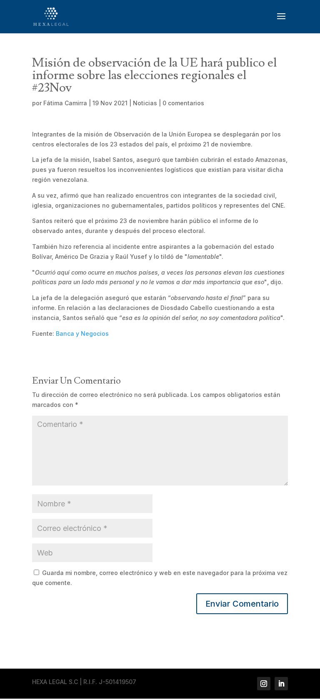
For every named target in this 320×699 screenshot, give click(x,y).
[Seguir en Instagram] (263, 683)
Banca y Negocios (82, 333)
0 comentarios (183, 103)
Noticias (145, 103)
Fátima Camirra (65, 103)
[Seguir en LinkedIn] (281, 683)
